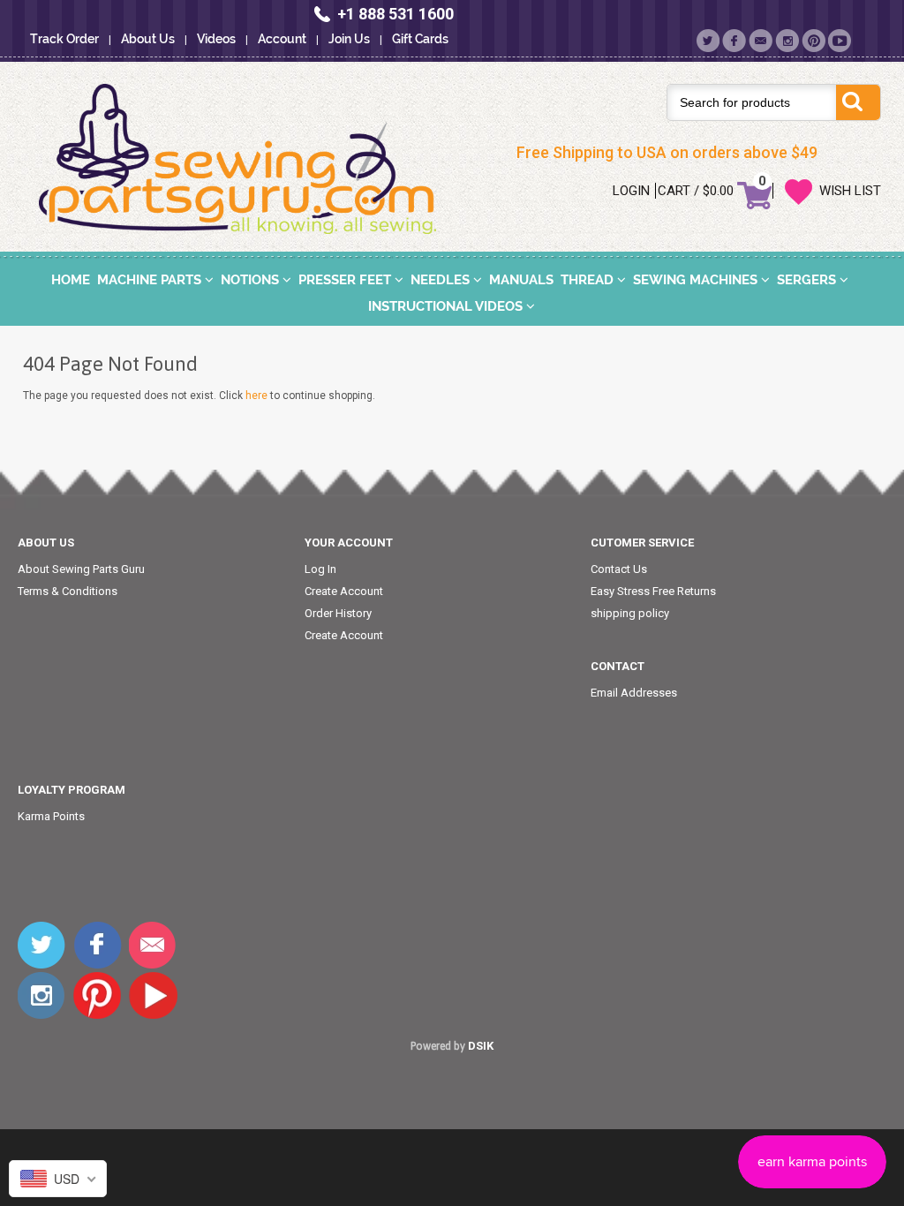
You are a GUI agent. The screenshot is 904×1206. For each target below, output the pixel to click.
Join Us (349, 39)
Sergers (808, 280)
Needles (442, 280)
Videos (216, 39)
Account (282, 39)
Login (631, 191)
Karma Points (51, 816)
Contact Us (619, 569)
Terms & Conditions (67, 591)
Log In (320, 569)
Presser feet (346, 280)
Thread (589, 280)
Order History (338, 613)
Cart (674, 191)
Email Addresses (634, 692)
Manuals (521, 280)
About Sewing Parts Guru (81, 569)
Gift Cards (420, 39)
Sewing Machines (697, 280)
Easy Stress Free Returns (653, 591)
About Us (148, 39)
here (256, 395)
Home (70, 280)
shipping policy (630, 613)
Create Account (344, 591)
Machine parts (151, 280)
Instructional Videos (447, 306)
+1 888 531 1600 (395, 13)
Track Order (64, 39)
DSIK (480, 1045)
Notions (251, 280)
